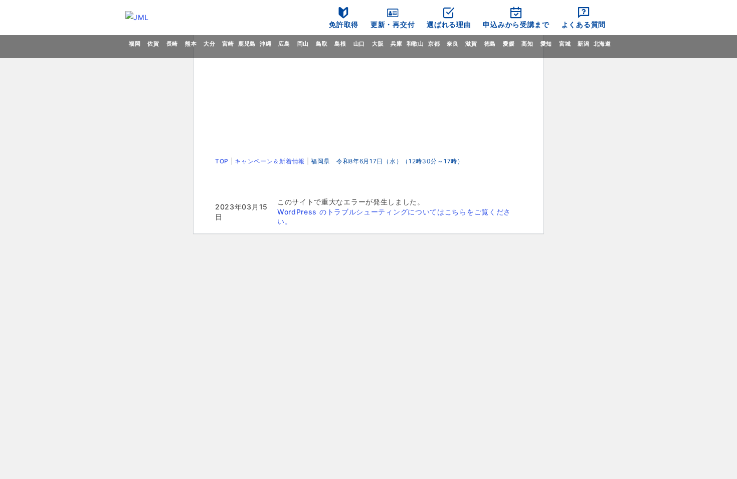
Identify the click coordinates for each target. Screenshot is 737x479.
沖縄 (265, 43)
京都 (434, 43)
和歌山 (415, 43)
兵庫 (396, 43)
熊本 (191, 43)
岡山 (303, 43)
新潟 (583, 43)
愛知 (546, 43)
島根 (340, 43)
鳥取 (321, 43)
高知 (527, 43)
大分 (209, 43)
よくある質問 (584, 24)
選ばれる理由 (449, 24)
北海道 (602, 43)
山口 (359, 43)
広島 (284, 43)
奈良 (452, 43)
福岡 (134, 43)
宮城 (565, 43)
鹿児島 (247, 43)
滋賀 (471, 43)
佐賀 (153, 43)
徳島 (490, 43)
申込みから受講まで (516, 24)
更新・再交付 (393, 24)
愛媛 (508, 43)
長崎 (172, 43)
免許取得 (343, 24)
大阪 (378, 43)
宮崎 (228, 43)
